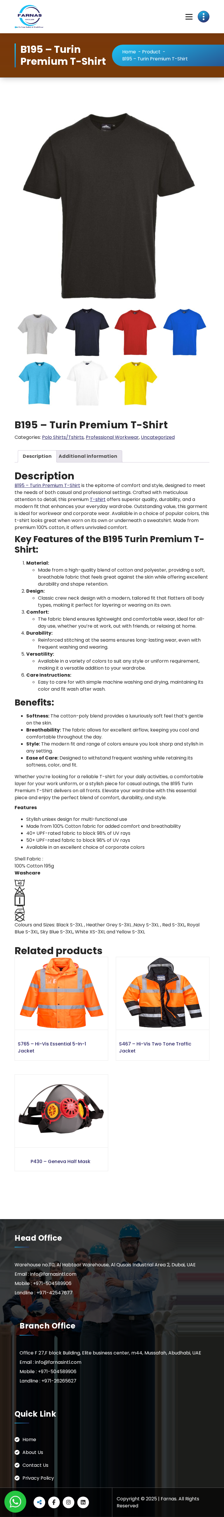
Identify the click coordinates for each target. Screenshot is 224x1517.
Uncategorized (158, 437)
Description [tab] (37, 456)
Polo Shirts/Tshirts (63, 437)
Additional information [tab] (88, 456)
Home (129, 51)
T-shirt (98, 499)
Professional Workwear (112, 437)
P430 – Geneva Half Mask (60, 1161)
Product (151, 51)
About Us (32, 1452)
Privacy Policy (38, 1478)
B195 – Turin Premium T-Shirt (47, 485)
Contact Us (35, 1465)
